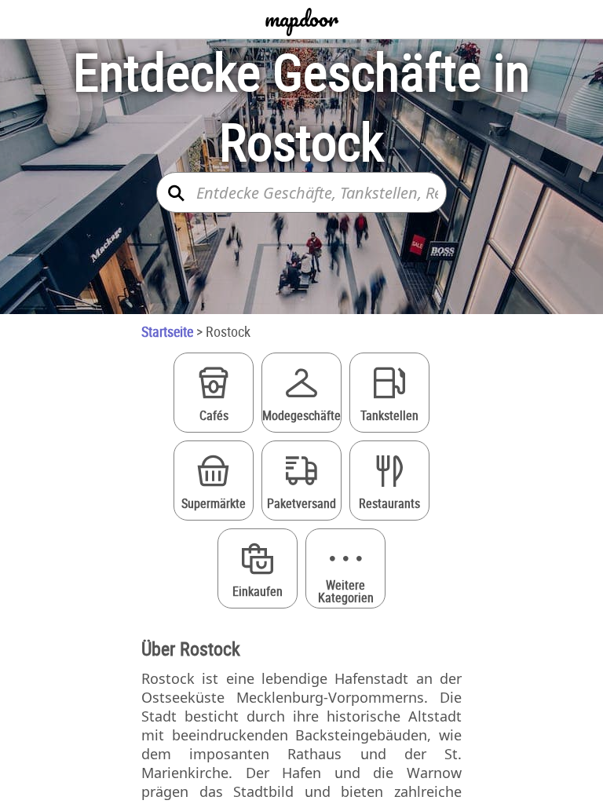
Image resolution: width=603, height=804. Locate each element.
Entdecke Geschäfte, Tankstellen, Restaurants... (317, 192)
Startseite (167, 331)
